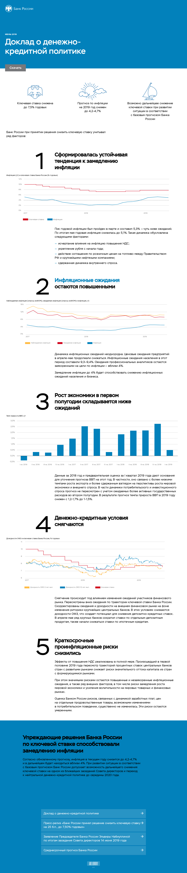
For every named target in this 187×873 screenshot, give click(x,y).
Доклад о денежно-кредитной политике (71, 813)
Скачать (15, 67)
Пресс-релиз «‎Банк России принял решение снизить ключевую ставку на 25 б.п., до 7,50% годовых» (92, 825)
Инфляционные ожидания (87, 280)
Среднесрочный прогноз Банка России (70, 850)
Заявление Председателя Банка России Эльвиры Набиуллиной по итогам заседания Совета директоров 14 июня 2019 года (87, 838)
